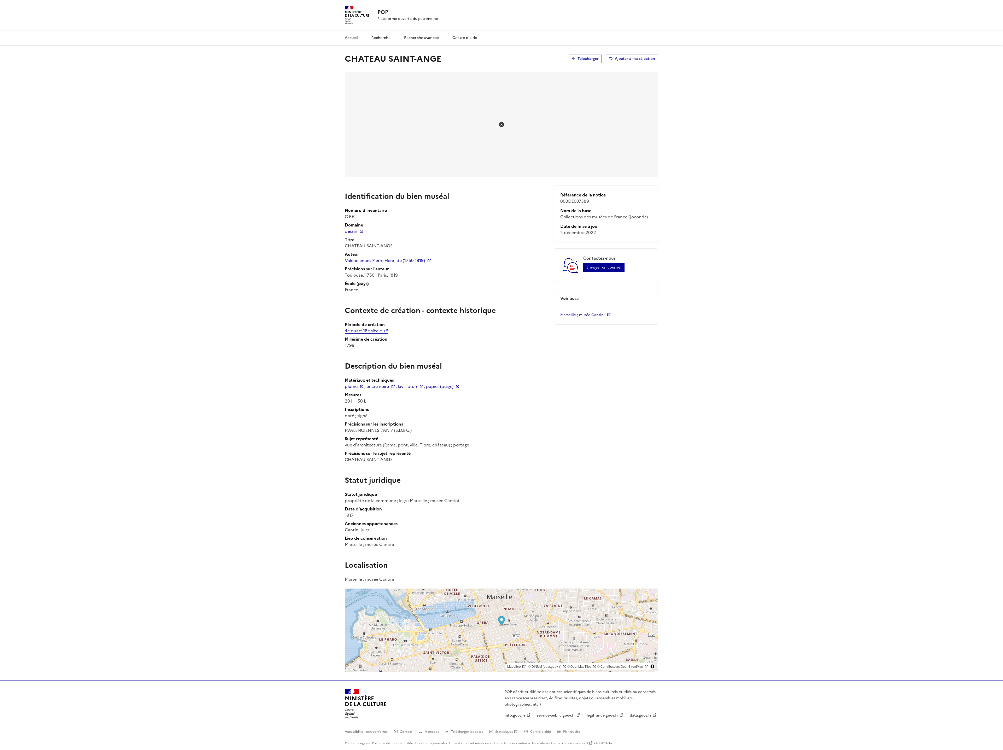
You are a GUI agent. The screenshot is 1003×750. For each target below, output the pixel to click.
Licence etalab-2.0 (574, 743)
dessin (351, 231)
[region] (501, 630)
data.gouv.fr (640, 715)
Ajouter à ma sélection (635, 58)
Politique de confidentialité (392, 743)
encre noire (377, 386)
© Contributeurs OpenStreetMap (620, 666)
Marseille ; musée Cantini (582, 315)
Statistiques (504, 731)
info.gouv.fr (515, 715)
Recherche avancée (421, 37)
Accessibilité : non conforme (366, 731)
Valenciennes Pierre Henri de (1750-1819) (385, 260)
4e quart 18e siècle (363, 331)
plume (351, 386)
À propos (432, 731)
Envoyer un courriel (603, 267)
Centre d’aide (540, 731)
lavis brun (407, 386)
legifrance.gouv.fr (602, 715)
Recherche (380, 37)
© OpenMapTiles (579, 666)
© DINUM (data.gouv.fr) (544, 666)
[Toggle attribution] (652, 666)
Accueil (351, 37)
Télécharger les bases (467, 731)
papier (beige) (439, 386)
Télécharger (588, 58)
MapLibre (514, 666)
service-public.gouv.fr (556, 715)
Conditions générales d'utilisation (440, 743)
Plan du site (571, 731)
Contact (406, 731)
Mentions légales (357, 743)
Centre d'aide (464, 37)
